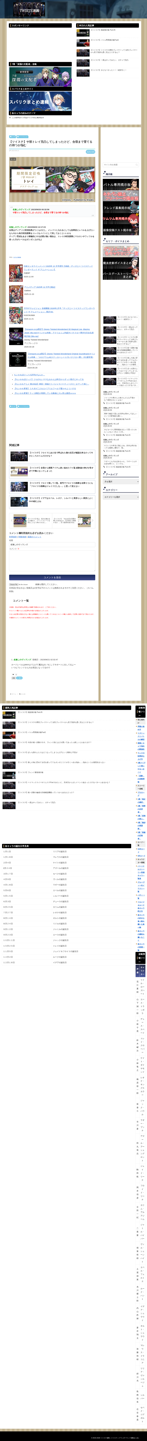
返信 (20, 678)
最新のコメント (34, 537)
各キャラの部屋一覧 (141, 947)
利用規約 (13, 537)
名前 (11, 540)
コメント (14, 549)
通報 (13, 678)
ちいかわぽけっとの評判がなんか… (29, 375)
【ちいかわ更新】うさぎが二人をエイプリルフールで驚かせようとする (45, 389)
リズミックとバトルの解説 (141, 736)
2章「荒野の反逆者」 (141, 809)
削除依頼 (22, 537)
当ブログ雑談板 (17, 257)
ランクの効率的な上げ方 (141, 756)
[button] (137, 165)
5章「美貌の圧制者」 (141, 835)
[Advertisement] (40, 43)
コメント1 (90, 152)
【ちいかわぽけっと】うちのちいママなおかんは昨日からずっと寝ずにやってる (49, 379)
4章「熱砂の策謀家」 (141, 826)
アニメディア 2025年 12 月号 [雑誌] (39, 287)
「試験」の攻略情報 (141, 779)
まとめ (13, 136)
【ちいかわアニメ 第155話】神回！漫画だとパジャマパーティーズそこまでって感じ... (51, 384)
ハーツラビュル (23, 136)
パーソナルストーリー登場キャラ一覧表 (141, 872)
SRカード (141, 856)
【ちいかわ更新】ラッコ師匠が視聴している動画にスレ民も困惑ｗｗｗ (45, 393)
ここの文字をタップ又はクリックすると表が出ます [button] (28, 117)
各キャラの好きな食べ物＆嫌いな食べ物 (141, 921)
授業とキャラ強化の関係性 (141, 746)
